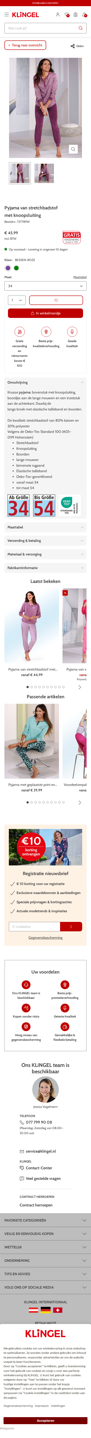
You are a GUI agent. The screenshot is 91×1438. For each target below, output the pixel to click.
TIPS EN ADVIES (17, 1274)
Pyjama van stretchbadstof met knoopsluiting (31, 669)
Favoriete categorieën (25, 1220)
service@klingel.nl (41, 1151)
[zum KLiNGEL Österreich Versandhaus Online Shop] (33, 1310)
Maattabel (80, 277)
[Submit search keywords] (81, 28)
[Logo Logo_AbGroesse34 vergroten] (19, 505)
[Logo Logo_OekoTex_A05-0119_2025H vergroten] (70, 505)
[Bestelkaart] (75, 14)
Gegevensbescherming (45, 938)
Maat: (8, 277)
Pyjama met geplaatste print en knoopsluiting (31, 785)
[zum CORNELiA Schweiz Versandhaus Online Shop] (57, 1310)
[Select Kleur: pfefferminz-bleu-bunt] (16, 268)
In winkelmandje (48, 313)
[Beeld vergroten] (73, 149)
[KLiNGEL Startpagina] (25, 14)
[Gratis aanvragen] (71, 926)
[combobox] (45, 28)
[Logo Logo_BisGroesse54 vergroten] (44, 505)
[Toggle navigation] (6, 14)
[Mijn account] (58, 14)
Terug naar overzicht (27, 45)
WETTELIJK (13, 1247)
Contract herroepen (36, 1205)
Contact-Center (39, 1168)
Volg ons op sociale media (29, 1287)
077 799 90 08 (39, 1122)
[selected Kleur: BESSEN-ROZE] (7, 268)
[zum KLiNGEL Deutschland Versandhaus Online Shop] (46, 1310)
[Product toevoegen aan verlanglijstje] (56, 300)
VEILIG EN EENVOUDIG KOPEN (28, 1234)
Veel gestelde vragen (43, 1178)
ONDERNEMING (17, 1260)
